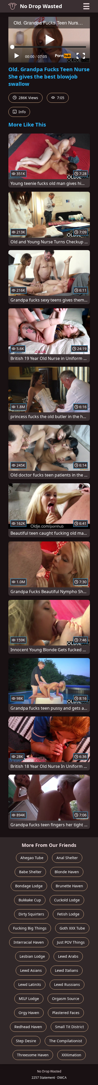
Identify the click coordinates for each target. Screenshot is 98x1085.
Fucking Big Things (30, 928)
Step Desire (26, 1040)
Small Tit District (69, 1026)
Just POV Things (71, 942)
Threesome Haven (33, 1054)
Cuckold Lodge (67, 899)
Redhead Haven (28, 1026)
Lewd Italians (66, 970)
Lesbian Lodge (32, 956)
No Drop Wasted (41, 6)
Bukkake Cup (30, 899)
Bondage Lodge (29, 885)
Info (22, 111)
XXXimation (71, 1054)
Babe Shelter (30, 871)
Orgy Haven (29, 1012)
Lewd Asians (31, 970)
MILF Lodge (29, 998)
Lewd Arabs (68, 956)
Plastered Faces (65, 1012)
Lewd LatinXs (29, 984)
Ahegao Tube (31, 857)
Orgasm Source (65, 998)
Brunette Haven (69, 885)
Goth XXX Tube (72, 928)
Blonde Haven (67, 871)
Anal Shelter (67, 857)
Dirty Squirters (31, 914)
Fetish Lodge (68, 914)
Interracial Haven (29, 942)
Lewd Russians (67, 984)
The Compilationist (65, 1040)
